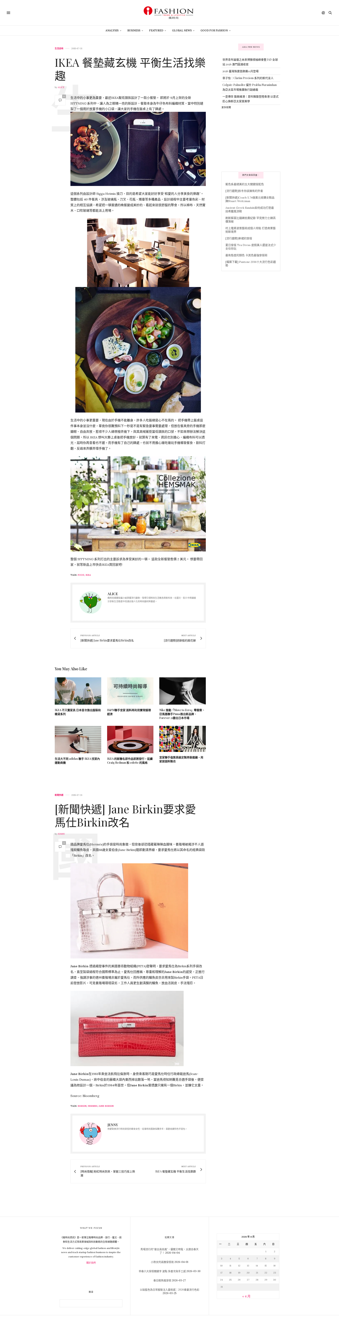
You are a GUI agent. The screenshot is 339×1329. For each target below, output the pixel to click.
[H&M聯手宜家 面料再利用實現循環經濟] (130, 691)
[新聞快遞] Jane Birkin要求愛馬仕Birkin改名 (125, 815)
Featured (156, 30)
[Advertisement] (250, 140)
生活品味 (59, 48)
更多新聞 (226, 107)
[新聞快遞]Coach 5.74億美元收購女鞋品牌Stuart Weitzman (249, 199)
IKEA (88, 575)
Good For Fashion (214, 30)
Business (133, 30)
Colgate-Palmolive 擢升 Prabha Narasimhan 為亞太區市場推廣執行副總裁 (249, 87)
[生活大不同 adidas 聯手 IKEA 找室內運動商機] (78, 739)
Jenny (61, 834)
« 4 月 (246, 1296)
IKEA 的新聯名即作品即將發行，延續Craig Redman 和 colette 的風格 (130, 760)
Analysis (112, 30)
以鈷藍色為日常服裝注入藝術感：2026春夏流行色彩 (169, 1289)
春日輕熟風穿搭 (162, 1280)
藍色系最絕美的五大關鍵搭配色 (244, 184)
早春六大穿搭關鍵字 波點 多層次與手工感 (162, 1271)
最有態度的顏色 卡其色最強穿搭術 (246, 255)
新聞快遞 (59, 795)
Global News (182, 30)
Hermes (93, 1106)
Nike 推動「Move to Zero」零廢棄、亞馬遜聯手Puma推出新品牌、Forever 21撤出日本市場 (182, 714)
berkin (82, 1106)
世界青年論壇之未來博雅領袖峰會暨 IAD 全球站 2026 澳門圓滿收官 (250, 62)
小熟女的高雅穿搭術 (162, 1262)
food (81, 575)
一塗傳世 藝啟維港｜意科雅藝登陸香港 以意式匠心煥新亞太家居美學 (250, 99)
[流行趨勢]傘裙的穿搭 (238, 238)
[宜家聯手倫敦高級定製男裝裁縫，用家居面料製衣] (182, 739)
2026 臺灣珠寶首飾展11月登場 (240, 71)
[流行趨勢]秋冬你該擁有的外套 (244, 191)
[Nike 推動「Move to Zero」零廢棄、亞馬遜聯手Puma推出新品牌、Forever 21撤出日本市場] (182, 691)
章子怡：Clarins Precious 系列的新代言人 (247, 78)
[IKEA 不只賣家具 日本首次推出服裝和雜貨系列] (78, 691)
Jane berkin (106, 1106)
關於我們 (91, 1262)
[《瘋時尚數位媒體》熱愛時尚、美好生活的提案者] (169, 13)
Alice (61, 87)
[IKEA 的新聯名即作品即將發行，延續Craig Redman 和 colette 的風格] (130, 739)
